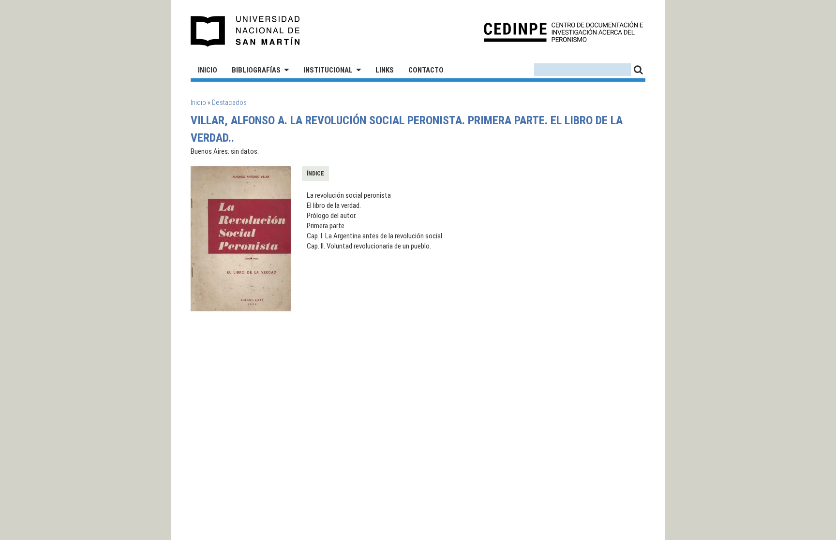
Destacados (229, 102)
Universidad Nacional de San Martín (245, 31)
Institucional (328, 70)
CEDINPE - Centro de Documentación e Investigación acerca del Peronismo (563, 31)
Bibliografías (256, 70)
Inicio (207, 70)
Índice (315, 173)
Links (384, 70)
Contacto (426, 70)
